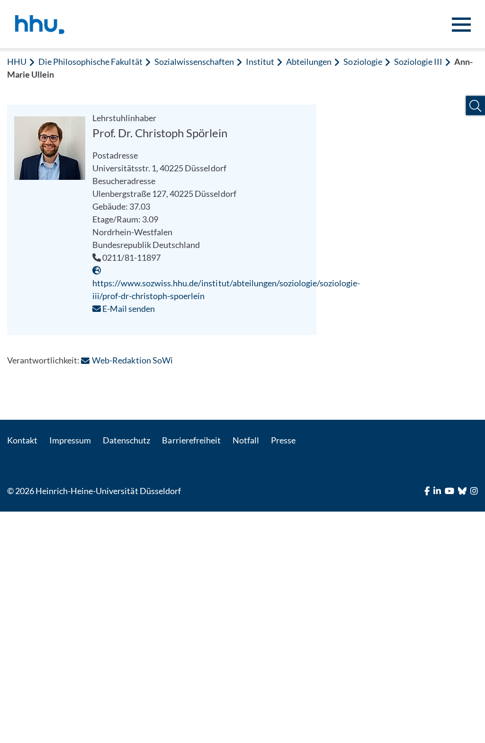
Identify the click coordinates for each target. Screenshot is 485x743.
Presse (283, 440)
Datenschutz (126, 440)
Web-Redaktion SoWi (132, 360)
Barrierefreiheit (191, 440)
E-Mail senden (128, 308)
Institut (260, 61)
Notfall (246, 440)
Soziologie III (418, 61)
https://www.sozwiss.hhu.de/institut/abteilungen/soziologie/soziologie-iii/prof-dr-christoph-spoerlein (226, 289)
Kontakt (22, 440)
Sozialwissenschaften (194, 61)
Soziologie (362, 61)
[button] (475, 105)
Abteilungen (309, 61)
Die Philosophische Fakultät (90, 61)
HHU (17, 61)
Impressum (70, 440)
